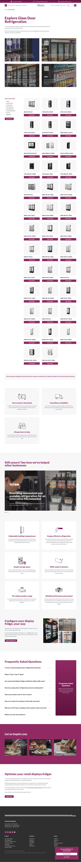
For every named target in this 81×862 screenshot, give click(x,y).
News (61, 5)
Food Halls (31, 843)
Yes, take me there (67, 853)
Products (10, 5)
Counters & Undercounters (10, 841)
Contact (64, 5)
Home (6, 9)
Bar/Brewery (32, 838)
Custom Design (18, 5)
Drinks (55, 841)
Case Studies (24, 5)
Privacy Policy (7, 852)
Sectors (13, 5)
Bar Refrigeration (8, 840)
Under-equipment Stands (10, 845)
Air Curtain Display (9, 838)
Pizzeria (31, 844)
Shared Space (32, 845)
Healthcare (56, 840)
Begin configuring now (11, 640)
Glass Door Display (9, 843)
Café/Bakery (31, 841)
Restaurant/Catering (58, 843)
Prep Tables (7, 844)
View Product (32, 115)
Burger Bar (31, 840)
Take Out (56, 845)
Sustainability (57, 5)
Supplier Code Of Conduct (32, 852)
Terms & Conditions (41, 852)
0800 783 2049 (14, 824)
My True (52, 5)
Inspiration (31, 836)
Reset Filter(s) (9, 118)
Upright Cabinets (8, 847)
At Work (56, 838)
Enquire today (9, 796)
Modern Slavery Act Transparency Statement (19, 852)
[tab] (8, 512)
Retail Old (56, 844)
